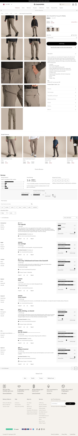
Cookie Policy (72, 434)
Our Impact (49, 393)
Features (49, 88)
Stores (28, 404)
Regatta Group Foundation (32, 413)
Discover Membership (7, 393)
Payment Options (42, 417)
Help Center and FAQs (19, 406)
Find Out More (20, 393)
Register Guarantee (43, 406)
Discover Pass (54, 7)
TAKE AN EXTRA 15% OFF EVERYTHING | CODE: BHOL (39, 1)
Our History (29, 402)
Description (50, 53)
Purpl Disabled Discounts (44, 415)
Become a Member (43, 404)
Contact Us (17, 402)
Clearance (17, 7)
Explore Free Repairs (36, 393)
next (77, 10)
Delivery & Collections (7, 402)
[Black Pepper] (53, 29)
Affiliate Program (42, 423)
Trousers (35, 7)
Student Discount (42, 410)
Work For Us (29, 406)
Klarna (40, 419)
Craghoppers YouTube (44, 429)
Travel (47, 7)
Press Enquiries (18, 404)
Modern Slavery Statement (32, 412)
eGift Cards (41, 402)
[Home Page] (39, 4)
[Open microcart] (76, 4)
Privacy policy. (63, 406)
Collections (41, 7)
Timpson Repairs (42, 408)
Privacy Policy (64, 434)
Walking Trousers (51, 378)
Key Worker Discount (43, 412)
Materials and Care (52, 99)
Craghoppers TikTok (39, 429)
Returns (49, 109)
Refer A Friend (42, 421)
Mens (23, 7)
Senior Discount (42, 413)
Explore (61, 7)
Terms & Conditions (55, 434)
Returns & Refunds (6, 404)
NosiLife (32, 378)
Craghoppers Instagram (41, 429)
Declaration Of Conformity (32, 410)
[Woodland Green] (57, 29)
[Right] (75, 144)
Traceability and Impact (53, 95)
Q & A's (49, 102)
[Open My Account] (73, 4)
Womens (29, 7)
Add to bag (61, 43)
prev (1, 10)
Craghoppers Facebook (37, 429)
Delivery (49, 106)
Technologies (50, 92)
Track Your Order (6, 406)
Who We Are (64, 393)
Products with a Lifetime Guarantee (39, 10)
